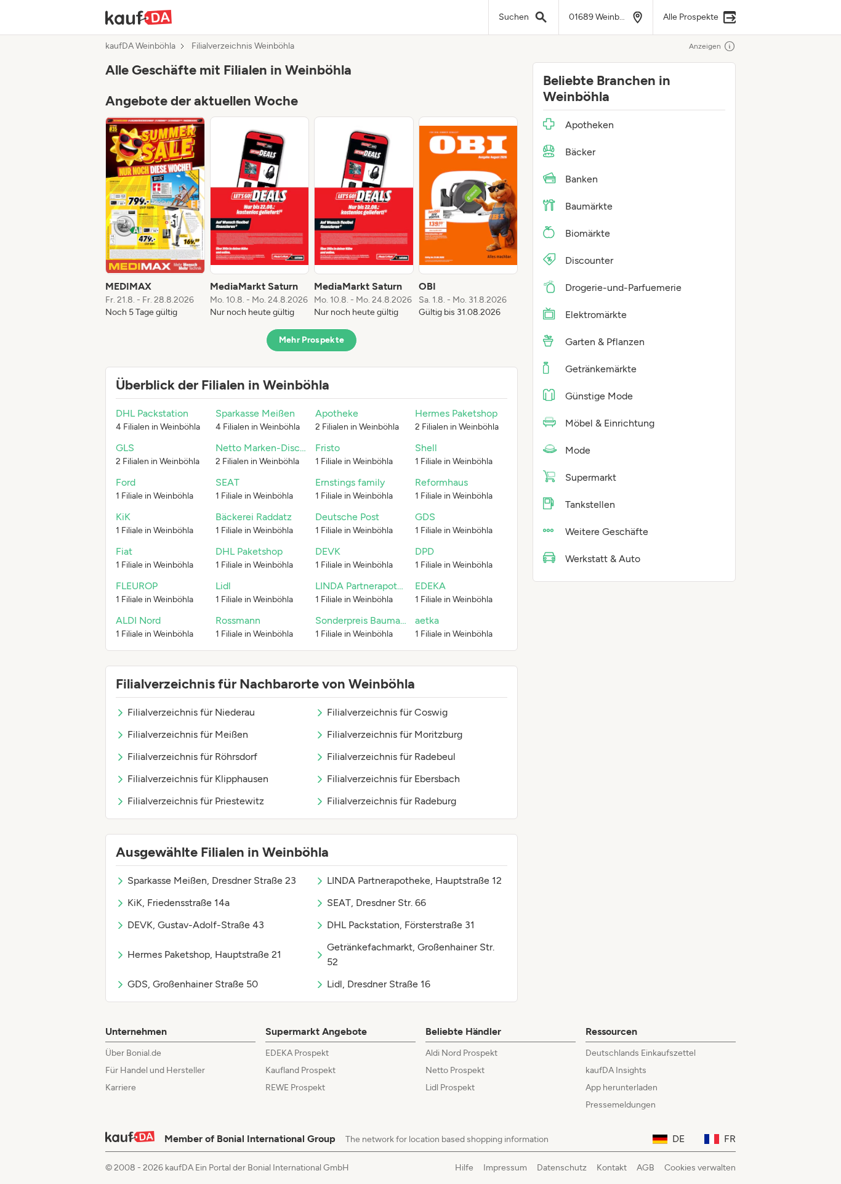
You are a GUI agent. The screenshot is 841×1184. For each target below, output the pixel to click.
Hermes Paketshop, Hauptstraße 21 (204, 954)
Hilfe (464, 1167)
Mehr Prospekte (312, 340)
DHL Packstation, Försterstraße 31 (401, 925)
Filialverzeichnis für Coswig (387, 712)
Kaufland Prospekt (300, 1070)
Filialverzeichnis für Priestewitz (195, 801)
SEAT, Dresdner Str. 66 (376, 902)
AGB (645, 1167)
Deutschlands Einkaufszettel (640, 1053)
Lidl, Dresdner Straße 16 (378, 984)
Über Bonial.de (133, 1053)
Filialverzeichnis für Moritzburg (394, 734)
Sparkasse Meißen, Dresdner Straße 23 (211, 880)
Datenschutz (562, 1167)
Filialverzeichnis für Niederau (191, 712)
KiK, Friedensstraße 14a (178, 902)
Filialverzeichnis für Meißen (187, 734)
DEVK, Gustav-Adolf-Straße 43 (195, 925)
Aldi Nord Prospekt (461, 1053)
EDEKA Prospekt (297, 1053)
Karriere (120, 1087)
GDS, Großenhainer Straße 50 (192, 984)
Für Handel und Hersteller (155, 1070)
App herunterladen (621, 1087)
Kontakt (612, 1167)
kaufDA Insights (615, 1070)
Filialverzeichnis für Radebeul (391, 756)
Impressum (505, 1167)
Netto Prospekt (455, 1070)
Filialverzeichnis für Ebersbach (393, 779)
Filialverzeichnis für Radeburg (391, 801)
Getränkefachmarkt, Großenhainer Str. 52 (410, 954)
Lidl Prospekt (450, 1087)
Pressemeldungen (620, 1105)
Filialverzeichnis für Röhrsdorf (192, 756)
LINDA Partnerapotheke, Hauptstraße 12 (414, 880)
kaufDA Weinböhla (140, 46)
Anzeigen (705, 46)
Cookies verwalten (700, 1167)
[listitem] (155, 217)
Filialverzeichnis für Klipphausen (197, 779)
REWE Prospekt (295, 1087)
